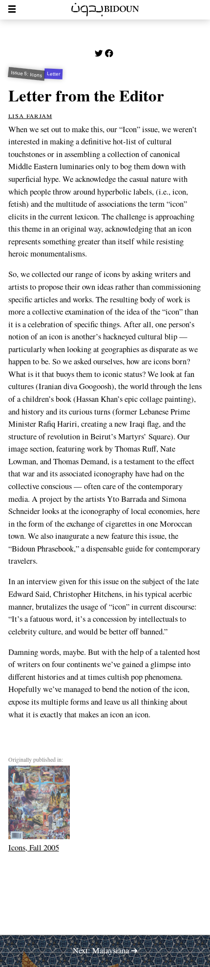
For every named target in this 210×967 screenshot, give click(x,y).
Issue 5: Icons (26, 74)
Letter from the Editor (86, 95)
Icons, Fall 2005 (33, 847)
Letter (53, 74)
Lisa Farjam (30, 115)
